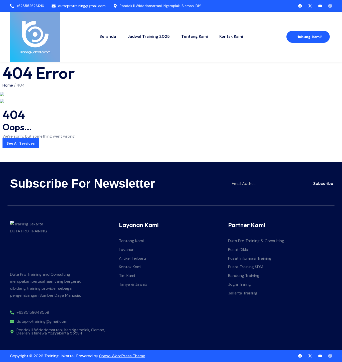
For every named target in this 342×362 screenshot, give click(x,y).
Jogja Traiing (239, 284)
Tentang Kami (194, 36)
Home (8, 85)
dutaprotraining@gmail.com (42, 321)
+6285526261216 (30, 6)
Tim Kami (127, 275)
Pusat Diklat (239, 249)
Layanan (126, 249)
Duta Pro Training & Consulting (256, 241)
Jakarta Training (242, 293)
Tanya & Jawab (133, 284)
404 (21, 85)
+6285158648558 (33, 312)
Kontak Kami (231, 36)
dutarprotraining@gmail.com (82, 6)
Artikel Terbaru (132, 258)
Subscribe (322, 183)
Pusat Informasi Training (249, 258)
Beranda (107, 36)
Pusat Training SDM (245, 267)
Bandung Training (243, 275)
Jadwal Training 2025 (148, 36)
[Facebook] (300, 6)
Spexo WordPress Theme (122, 355)
